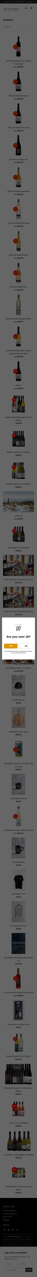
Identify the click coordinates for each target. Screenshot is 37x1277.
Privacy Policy (21, 653)
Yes (10, 646)
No (26, 646)
